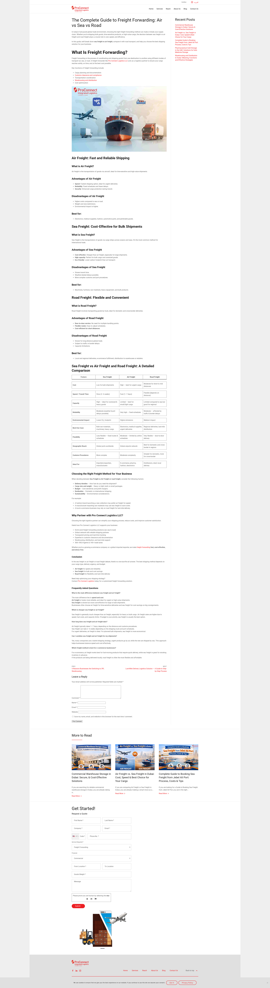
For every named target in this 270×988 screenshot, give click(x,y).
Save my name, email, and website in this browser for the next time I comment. (103, 717)
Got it (171, 983)
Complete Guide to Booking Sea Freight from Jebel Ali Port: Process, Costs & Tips (186, 42)
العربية (196, 2)
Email (74, 707)
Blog (185, 9)
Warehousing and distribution (86, 80)
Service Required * (77, 842)
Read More (76, 796)
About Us (177, 9)
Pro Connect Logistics (86, 581)
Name (74, 703)
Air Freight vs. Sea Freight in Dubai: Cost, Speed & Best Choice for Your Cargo (185, 35)
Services (160, 9)
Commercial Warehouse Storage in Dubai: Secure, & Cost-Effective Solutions (185, 27)
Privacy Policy (187, 983)
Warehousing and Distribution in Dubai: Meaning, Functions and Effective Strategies (186, 58)
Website (75, 712)
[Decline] (267, 983)
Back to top (190, 971)
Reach (168, 9)
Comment (76, 698)
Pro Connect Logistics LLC (118, 61)
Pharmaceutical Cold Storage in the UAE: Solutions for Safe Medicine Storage (186, 50)
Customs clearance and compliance (88, 75)
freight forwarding (143, 547)
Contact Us (194, 9)
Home (151, 9)
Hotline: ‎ (184, 2)
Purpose (74, 853)
